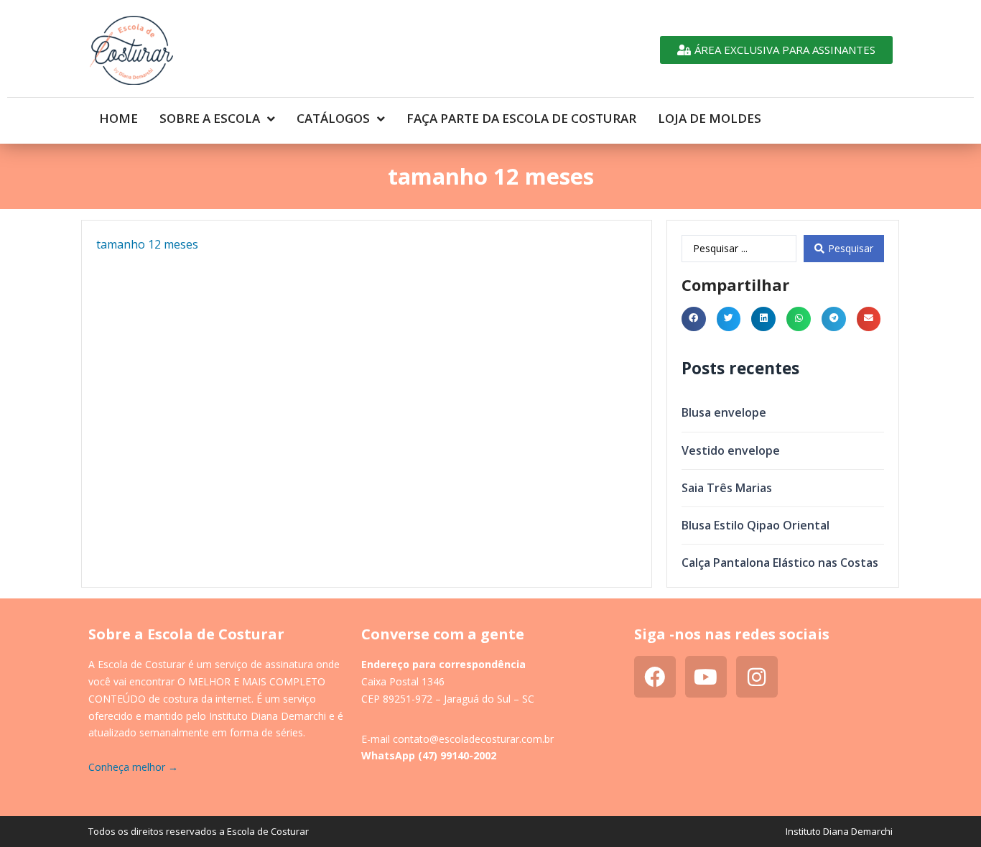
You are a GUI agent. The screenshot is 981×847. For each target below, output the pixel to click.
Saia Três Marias (727, 488)
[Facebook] (655, 677)
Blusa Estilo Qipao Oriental (755, 525)
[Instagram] (757, 677)
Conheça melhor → (133, 767)
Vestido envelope (731, 450)
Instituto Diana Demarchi (839, 831)
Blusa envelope (724, 412)
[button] (694, 319)
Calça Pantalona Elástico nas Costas (780, 562)
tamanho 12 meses (147, 244)
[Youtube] (706, 677)
